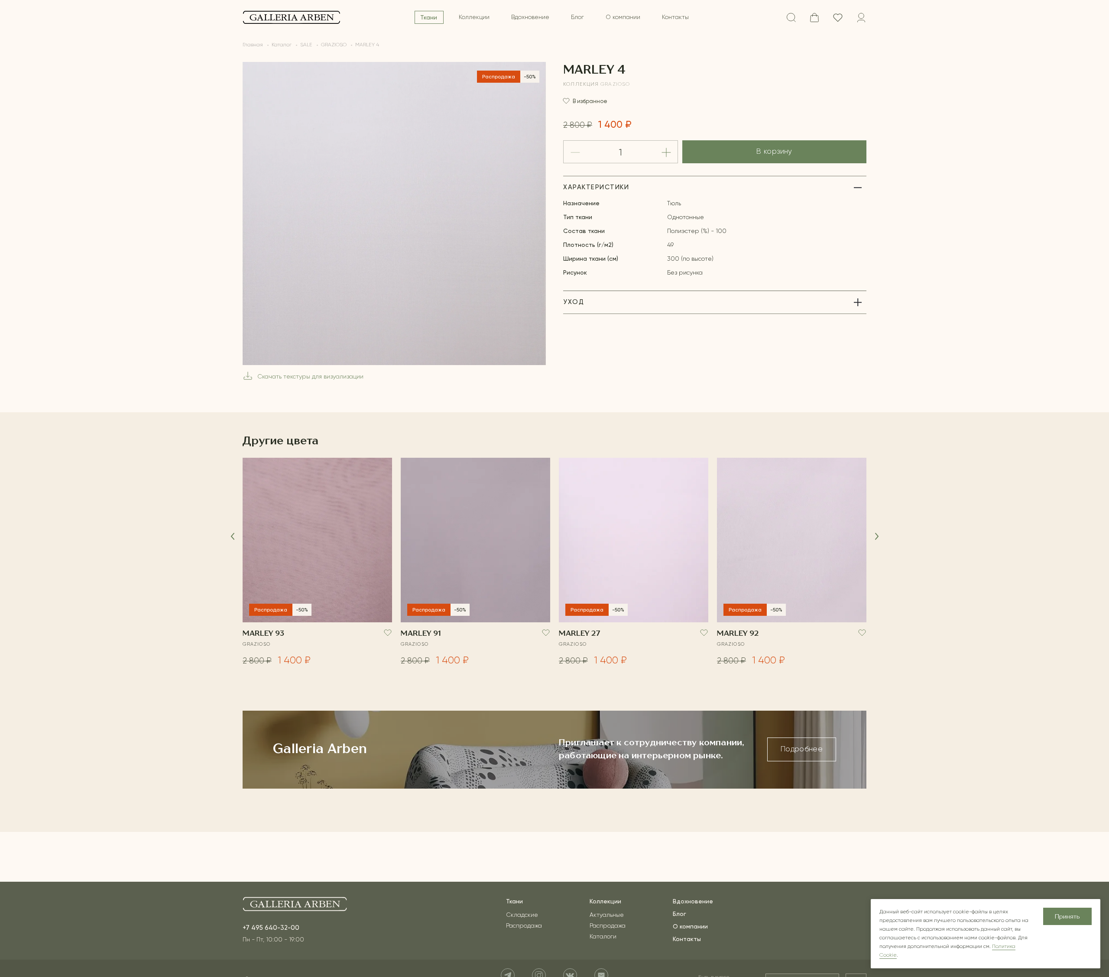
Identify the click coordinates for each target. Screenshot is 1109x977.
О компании (623, 17)
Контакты (675, 17)
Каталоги (603, 937)
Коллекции (474, 17)
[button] (232, 536)
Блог (577, 17)
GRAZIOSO (615, 84)
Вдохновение (530, 17)
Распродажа (524, 926)
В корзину (774, 151)
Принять (1067, 917)
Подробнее (802, 749)
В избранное (590, 101)
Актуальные (607, 915)
